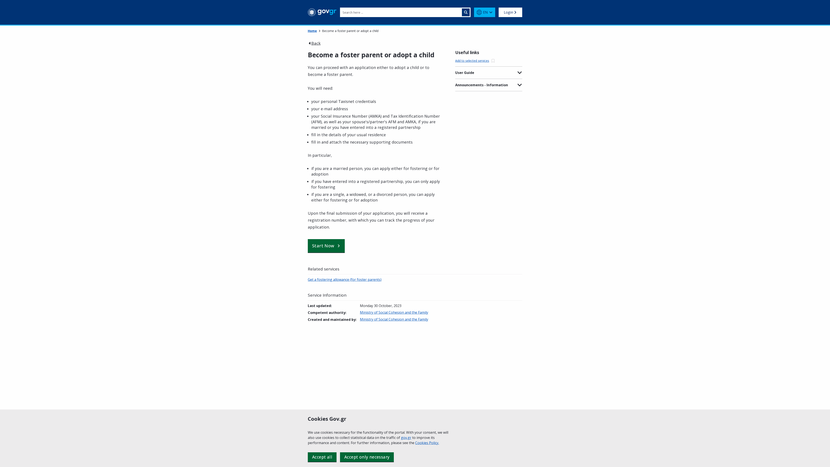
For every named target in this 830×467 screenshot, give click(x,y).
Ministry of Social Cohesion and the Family (394, 312)
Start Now (323, 246)
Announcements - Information (481, 85)
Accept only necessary (366, 457)
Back (316, 43)
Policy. (434, 442)
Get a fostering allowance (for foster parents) (344, 279)
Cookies (422, 442)
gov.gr (406, 437)
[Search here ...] (466, 12)
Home (312, 31)
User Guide (464, 72)
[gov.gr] (322, 12)
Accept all (322, 457)
